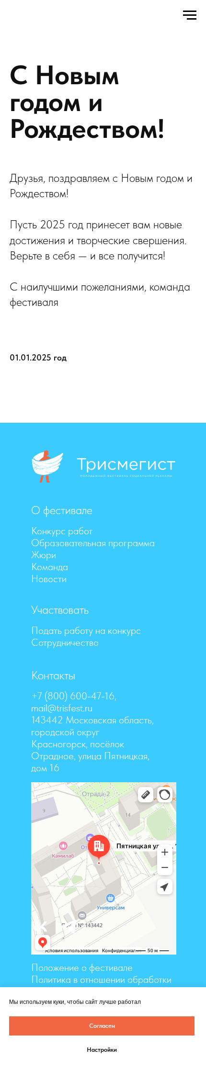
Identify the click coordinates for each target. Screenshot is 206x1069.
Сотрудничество (65, 642)
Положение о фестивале (82, 967)
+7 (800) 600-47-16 (72, 696)
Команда (49, 567)
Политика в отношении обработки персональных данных (101, 985)
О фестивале (61, 510)
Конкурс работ (61, 531)
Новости (49, 579)
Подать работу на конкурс (86, 630)
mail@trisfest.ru (61, 708)
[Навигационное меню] (189, 15)
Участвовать (60, 610)
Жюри (43, 555)
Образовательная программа (93, 543)
